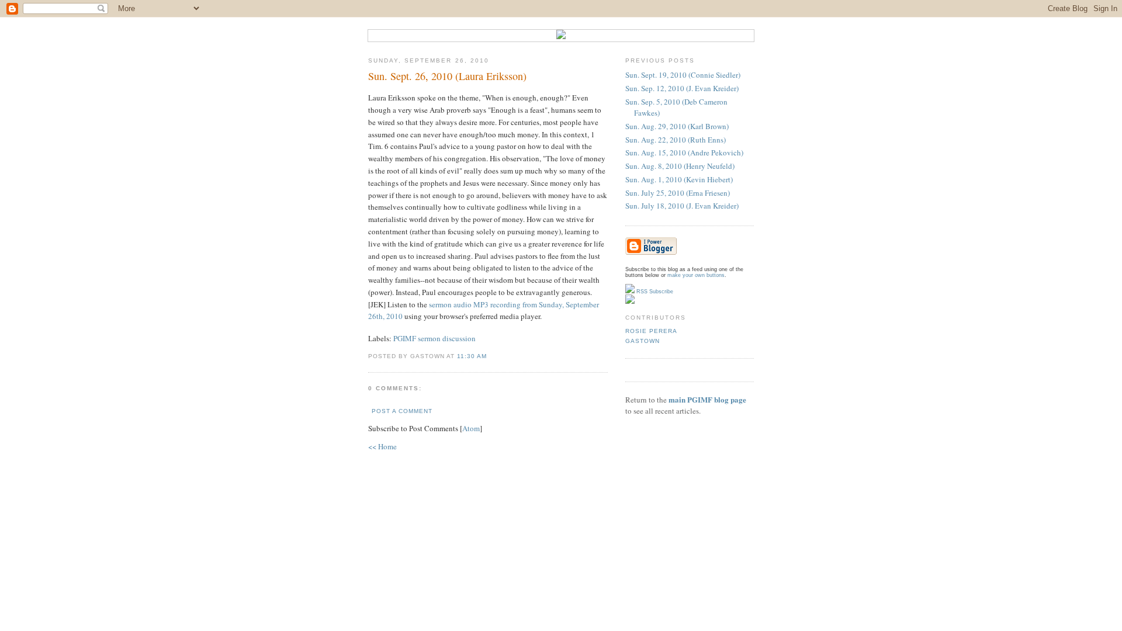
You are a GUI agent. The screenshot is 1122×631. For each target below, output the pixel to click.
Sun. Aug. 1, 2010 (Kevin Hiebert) (679, 179)
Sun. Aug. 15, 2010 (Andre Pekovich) (684, 152)
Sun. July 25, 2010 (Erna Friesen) (677, 193)
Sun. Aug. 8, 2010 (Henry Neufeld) (680, 166)
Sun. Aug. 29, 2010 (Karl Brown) (677, 126)
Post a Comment (402, 411)
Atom (471, 428)
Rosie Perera (651, 331)
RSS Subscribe (654, 291)
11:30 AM (472, 356)
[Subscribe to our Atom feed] (630, 302)
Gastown (642, 341)
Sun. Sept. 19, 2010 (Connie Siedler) (682, 75)
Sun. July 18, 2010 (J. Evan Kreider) (682, 205)
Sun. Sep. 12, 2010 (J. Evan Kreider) (682, 88)
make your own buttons (696, 275)
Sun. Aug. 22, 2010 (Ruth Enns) (675, 139)
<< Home (382, 446)
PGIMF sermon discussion (434, 338)
